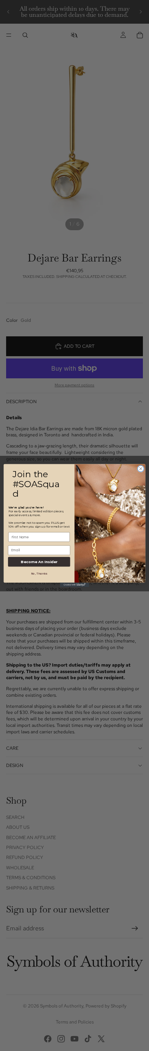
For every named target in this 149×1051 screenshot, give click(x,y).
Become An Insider (39, 562)
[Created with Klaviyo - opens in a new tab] (74, 585)
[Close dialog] (141, 468)
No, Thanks (39, 574)
